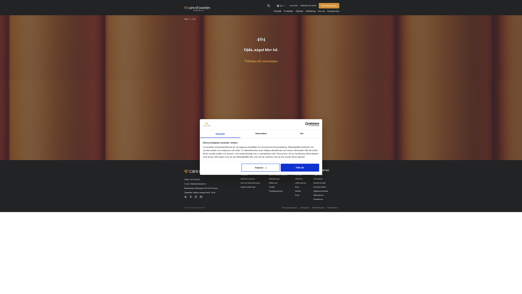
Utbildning (311, 11)
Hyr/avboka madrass (329, 6)
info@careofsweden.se (198, 184)
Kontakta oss (318, 199)
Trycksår (277, 11)
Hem (186, 19)
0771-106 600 (195, 179)
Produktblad (317, 179)
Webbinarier (273, 183)
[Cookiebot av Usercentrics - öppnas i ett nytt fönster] (307, 124)
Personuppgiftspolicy (289, 208)
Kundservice (333, 11)
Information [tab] (261, 133)
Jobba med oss (300, 183)
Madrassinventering (248, 179)
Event (297, 195)
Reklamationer (318, 195)
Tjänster (299, 11)
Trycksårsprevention (276, 191)
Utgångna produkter (320, 191)
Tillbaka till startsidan (261, 61)
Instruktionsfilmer (319, 187)
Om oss (321, 11)
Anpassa (259, 167)
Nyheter (294, 6)
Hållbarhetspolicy (318, 208)
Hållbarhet (299, 179)
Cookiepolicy (304, 208)
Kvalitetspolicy (332, 208)
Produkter (288, 11)
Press (297, 187)
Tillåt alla (300, 167)
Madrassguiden (274, 179)
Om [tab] (301, 133)
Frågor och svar (308, 6)
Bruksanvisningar (319, 183)
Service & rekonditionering (250, 183)
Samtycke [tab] (220, 134)
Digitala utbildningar (248, 187)
